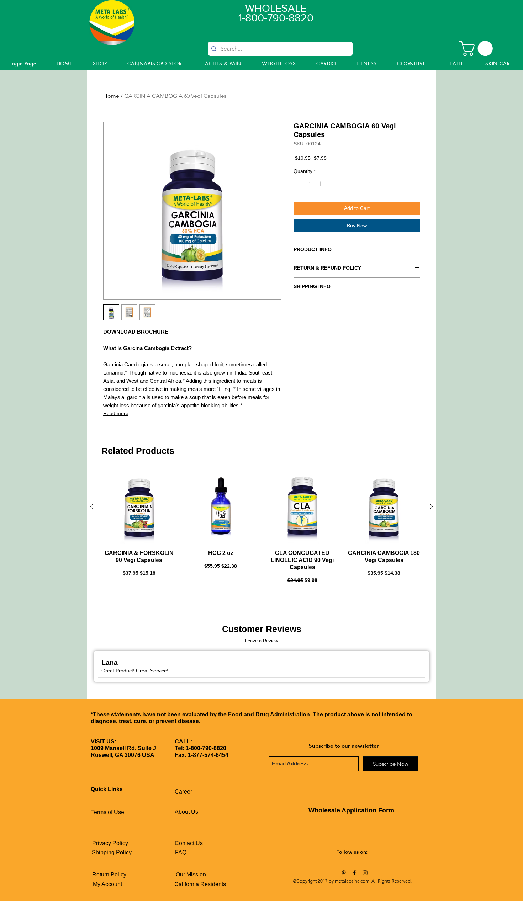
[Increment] (320, 183)
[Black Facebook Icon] (354, 873)
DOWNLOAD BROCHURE (135, 332)
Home (111, 95)
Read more (115, 413)
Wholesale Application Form (351, 810)
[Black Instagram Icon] (365, 873)
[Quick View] (139, 507)
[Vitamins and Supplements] (343, 873)
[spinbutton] (309, 183)
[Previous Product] (91, 506)
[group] (261, 530)
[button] (477, 48)
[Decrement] (299, 183)
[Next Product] (431, 506)
